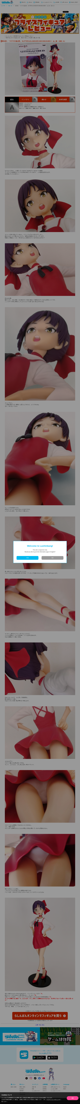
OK (73, 1098)
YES (27, 558)
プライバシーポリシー (53, 1099)
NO (52, 558)
